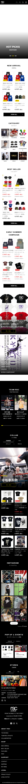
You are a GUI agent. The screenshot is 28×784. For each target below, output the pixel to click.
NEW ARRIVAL (5, 746)
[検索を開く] (16, 2)
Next (27, 651)
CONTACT (4, 761)
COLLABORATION (6, 738)
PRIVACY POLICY (5, 774)
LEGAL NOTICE (5, 777)
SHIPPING (4, 764)
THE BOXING (4, 733)
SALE (2, 754)
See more (14, 623)
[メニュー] (26, 2)
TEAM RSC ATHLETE (7, 735)
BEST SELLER (5, 748)
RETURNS (4, 767)
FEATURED (4, 751)
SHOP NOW (13, 50)
